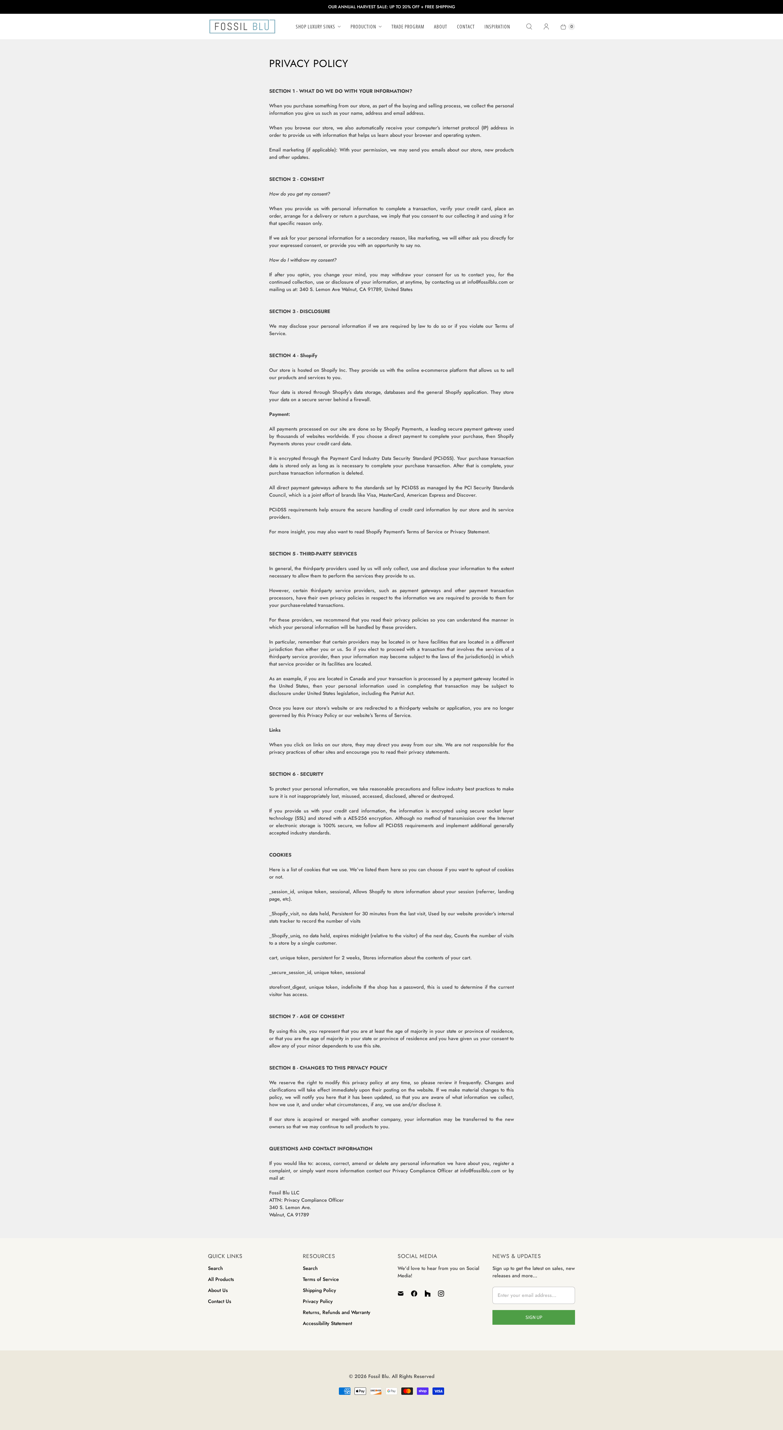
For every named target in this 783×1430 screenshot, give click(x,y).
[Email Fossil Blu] (402, 1293)
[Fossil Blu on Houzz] (427, 1293)
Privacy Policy (318, 1301)
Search (215, 1268)
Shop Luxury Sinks (315, 26)
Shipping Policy (319, 1290)
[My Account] (546, 26)
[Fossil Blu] (242, 27)
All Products (221, 1279)
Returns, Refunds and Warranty (336, 1312)
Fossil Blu (378, 1376)
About (440, 26)
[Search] (529, 26)
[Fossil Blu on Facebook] (414, 1293)
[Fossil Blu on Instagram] (441, 1293)
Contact (466, 26)
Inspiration (497, 26)
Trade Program (408, 26)
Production (363, 26)
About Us (218, 1290)
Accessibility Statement (327, 1323)
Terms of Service (321, 1279)
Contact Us (219, 1301)
